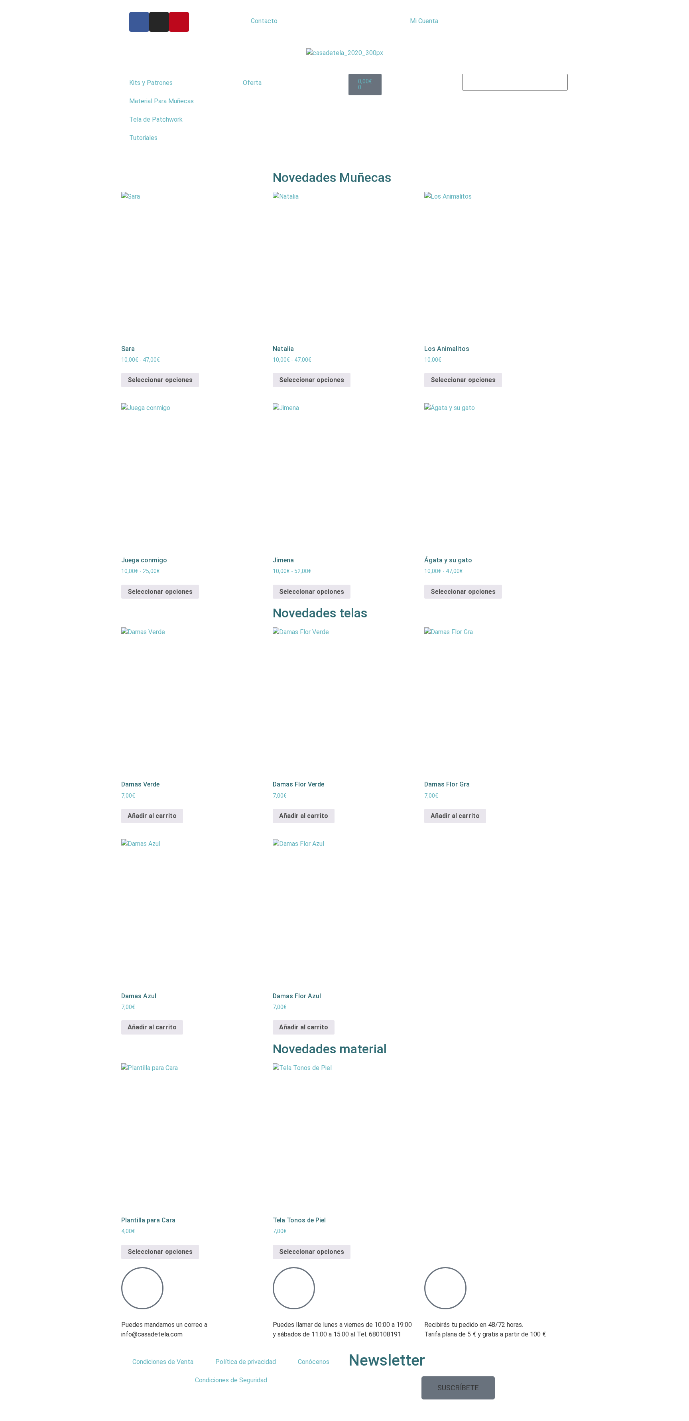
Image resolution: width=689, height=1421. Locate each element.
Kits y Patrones (151, 83)
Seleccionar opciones (160, 380)
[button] (458, 1387)
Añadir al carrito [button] (152, 816)
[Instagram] (159, 22)
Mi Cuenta (424, 21)
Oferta (252, 83)
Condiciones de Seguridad (231, 1380)
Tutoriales (143, 138)
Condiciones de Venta (162, 1362)
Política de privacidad (245, 1362)
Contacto (264, 21)
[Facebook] (139, 22)
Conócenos (313, 1362)
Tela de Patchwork (156, 119)
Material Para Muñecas (161, 101)
